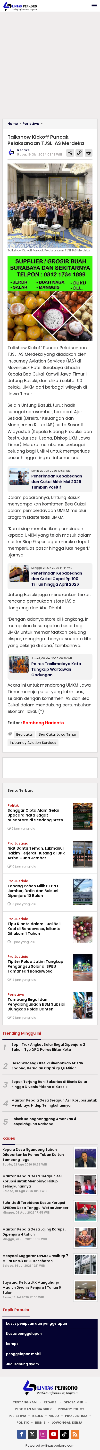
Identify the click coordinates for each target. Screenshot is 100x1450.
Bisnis (40, 1422)
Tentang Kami (25, 1402)
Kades (37, 1416)
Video (54, 1416)
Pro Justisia (18, 843)
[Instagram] (43, 1434)
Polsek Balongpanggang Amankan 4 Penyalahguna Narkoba (43, 1121)
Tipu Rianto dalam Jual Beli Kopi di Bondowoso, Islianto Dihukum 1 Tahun (34, 928)
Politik (13, 805)
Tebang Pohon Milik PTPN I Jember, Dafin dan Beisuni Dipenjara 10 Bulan (33, 890)
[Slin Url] (79, 153)
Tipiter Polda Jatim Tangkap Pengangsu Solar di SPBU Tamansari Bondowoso (35, 966)
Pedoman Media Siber (33, 1409)
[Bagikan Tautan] (70, 153)
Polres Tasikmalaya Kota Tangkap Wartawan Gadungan (56, 669)
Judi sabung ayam (22, 1364)
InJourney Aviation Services (33, 742)
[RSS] (75, 1434)
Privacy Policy (71, 1409)
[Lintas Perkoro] (19, 6)
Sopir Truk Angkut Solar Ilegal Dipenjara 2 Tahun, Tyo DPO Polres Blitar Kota (48, 1047)
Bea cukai (24, 734)
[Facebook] (21, 1434)
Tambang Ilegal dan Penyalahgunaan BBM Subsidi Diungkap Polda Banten (36, 1004)
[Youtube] (53, 1434)
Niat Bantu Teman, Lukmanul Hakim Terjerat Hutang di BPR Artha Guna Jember (36, 853)
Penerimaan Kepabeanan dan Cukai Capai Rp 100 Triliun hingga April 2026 (56, 578)
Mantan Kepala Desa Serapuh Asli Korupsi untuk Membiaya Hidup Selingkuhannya (54, 1103)
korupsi (12, 1343)
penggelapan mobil (23, 1353)
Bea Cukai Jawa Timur (57, 734)
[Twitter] (32, 1434)
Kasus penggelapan (24, 1333)
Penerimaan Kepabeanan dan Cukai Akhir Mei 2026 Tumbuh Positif (56, 481)
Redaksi (51, 1402)
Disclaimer (73, 1402)
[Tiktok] (64, 1434)
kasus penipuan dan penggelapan (36, 1323)
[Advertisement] (50, 66)
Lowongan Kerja (67, 1422)
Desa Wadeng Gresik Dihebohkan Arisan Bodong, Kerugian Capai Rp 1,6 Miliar (47, 1066)
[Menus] (94, 6)
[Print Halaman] (88, 153)
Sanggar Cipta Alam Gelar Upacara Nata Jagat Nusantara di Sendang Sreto (35, 815)
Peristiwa (16, 994)
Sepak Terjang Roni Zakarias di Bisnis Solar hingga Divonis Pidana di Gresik (49, 1084)
